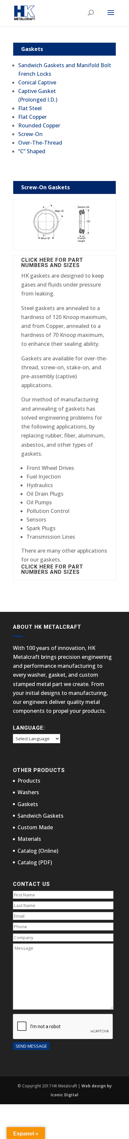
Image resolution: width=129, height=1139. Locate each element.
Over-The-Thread (40, 142)
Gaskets (28, 804)
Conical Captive (37, 82)
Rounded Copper (39, 125)
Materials (29, 839)
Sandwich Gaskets (41, 815)
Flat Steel (30, 108)
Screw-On (30, 134)
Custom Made (35, 827)
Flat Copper (32, 116)
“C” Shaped (31, 151)
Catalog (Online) (38, 850)
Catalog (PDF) (35, 862)
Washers (28, 792)
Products (29, 780)
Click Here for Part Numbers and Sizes (52, 262)
